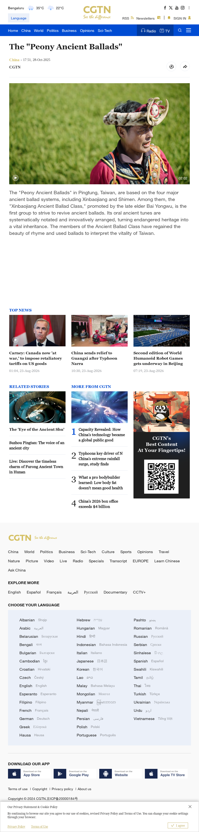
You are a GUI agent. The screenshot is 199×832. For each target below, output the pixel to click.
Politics (53, 30)
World (38, 30)
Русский (91, 592)
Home (13, 30)
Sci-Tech (105, 30)
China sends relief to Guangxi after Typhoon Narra (94, 358)
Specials (96, 560)
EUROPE (141, 560)
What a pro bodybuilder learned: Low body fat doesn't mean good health (101, 482)
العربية (72, 592)
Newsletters (145, 18)
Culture (108, 551)
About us (84, 789)
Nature (14, 560)
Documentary (115, 592)
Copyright (40, 789)
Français (54, 592)
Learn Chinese (167, 560)
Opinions (87, 30)
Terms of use (18, 789)
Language (18, 18)
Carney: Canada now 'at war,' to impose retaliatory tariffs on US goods (35, 358)
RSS (125, 18)
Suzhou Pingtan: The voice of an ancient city (36, 445)
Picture (32, 560)
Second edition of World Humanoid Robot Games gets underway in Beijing (158, 358)
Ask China (17, 570)
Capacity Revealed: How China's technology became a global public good (102, 434)
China (26, 30)
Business (69, 30)
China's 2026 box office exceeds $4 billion (98, 504)
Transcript (118, 560)
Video (49, 560)
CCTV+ (139, 592)
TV (167, 31)
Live (63, 560)
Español (34, 592)
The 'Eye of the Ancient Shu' (36, 429)
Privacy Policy (16, 826)
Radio (151, 31)
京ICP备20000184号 (62, 798)
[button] (15, 178)
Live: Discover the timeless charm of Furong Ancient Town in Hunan (36, 466)
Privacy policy (63, 789)
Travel (164, 551)
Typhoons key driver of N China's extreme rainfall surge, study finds (101, 458)
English (14, 592)
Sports (126, 551)
